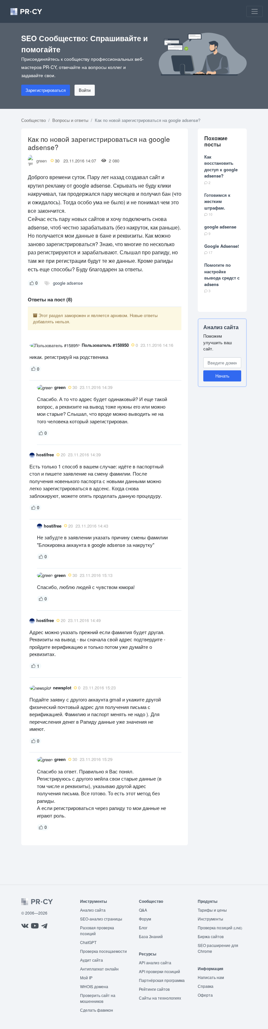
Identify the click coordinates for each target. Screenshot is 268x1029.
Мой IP (86, 977)
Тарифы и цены (212, 910)
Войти (85, 90)
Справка (205, 986)
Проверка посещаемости (103, 951)
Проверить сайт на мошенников (97, 998)
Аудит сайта (91, 960)
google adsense (68, 283)
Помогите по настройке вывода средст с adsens (222, 274)
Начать (222, 376)
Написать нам (211, 977)
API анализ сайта (155, 962)
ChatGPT (88, 942)
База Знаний (151, 936)
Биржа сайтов (211, 936)
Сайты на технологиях (160, 998)
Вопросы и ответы (70, 120)
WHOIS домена (94, 986)
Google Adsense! (221, 246)
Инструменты (210, 918)
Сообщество (33, 120)
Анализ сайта (221, 327)
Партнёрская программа (162, 980)
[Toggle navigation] (254, 11)
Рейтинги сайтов (154, 989)
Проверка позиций (220, 927)
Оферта (205, 995)
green (41, 161)
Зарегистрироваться (45, 90)
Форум (145, 918)
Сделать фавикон (96, 1010)
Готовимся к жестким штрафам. (217, 201)
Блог (143, 927)
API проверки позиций (159, 971)
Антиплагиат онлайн (99, 968)
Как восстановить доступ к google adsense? (221, 166)
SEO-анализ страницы (101, 918)
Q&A (143, 910)
